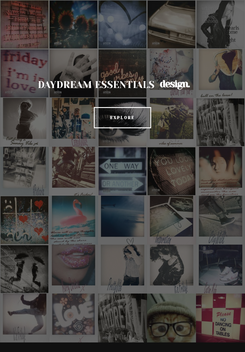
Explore (122, 117)
